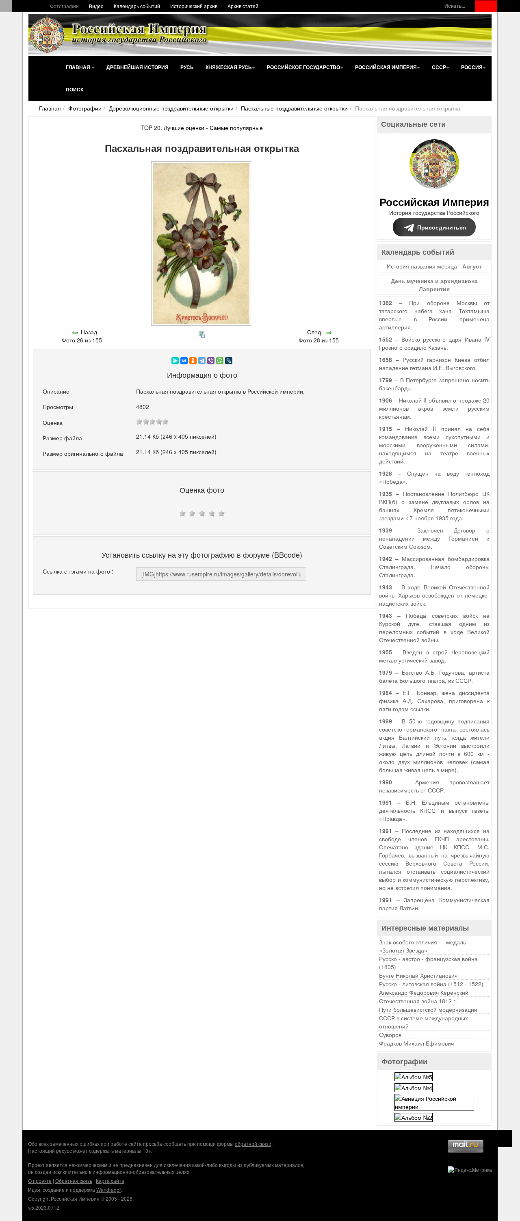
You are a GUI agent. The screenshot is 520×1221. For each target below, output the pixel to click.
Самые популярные (236, 127)
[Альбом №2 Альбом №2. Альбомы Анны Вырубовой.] (413, 1117)
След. (315, 332)
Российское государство (303, 67)
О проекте (40, 1180)
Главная (78, 67)
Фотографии (64, 5)
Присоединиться (441, 227)
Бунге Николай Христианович (418, 975)
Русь (187, 67)
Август (472, 266)
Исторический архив (193, 5)
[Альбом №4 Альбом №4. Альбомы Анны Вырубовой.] (413, 1087)
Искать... (454, 5)
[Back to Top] (503, 1138)
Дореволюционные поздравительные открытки (171, 108)
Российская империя (386, 67)
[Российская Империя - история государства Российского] (119, 34)
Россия (472, 67)
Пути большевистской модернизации (428, 1009)
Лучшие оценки (184, 127)
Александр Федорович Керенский (423, 992)
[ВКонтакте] (184, 360)
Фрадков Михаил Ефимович (416, 1043)
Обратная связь (73, 1180)
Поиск (74, 89)
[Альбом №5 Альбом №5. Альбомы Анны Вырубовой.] (413, 1076)
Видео (96, 5)
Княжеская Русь (229, 67)
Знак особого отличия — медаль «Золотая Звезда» (422, 946)
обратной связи (253, 1143)
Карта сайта (110, 1180)
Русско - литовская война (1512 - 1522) (431, 984)
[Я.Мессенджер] (175, 360)
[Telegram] (202, 360)
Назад (89, 332)
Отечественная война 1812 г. (418, 1001)
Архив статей (243, 5)
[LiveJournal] (228, 360)
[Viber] (210, 360)
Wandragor (108, 1189)
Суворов (390, 1034)
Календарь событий (137, 5)
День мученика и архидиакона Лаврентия (434, 285)
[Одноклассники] (193, 360)
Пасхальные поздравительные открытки (294, 108)
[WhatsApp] (219, 360)
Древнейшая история (137, 67)
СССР (439, 67)
